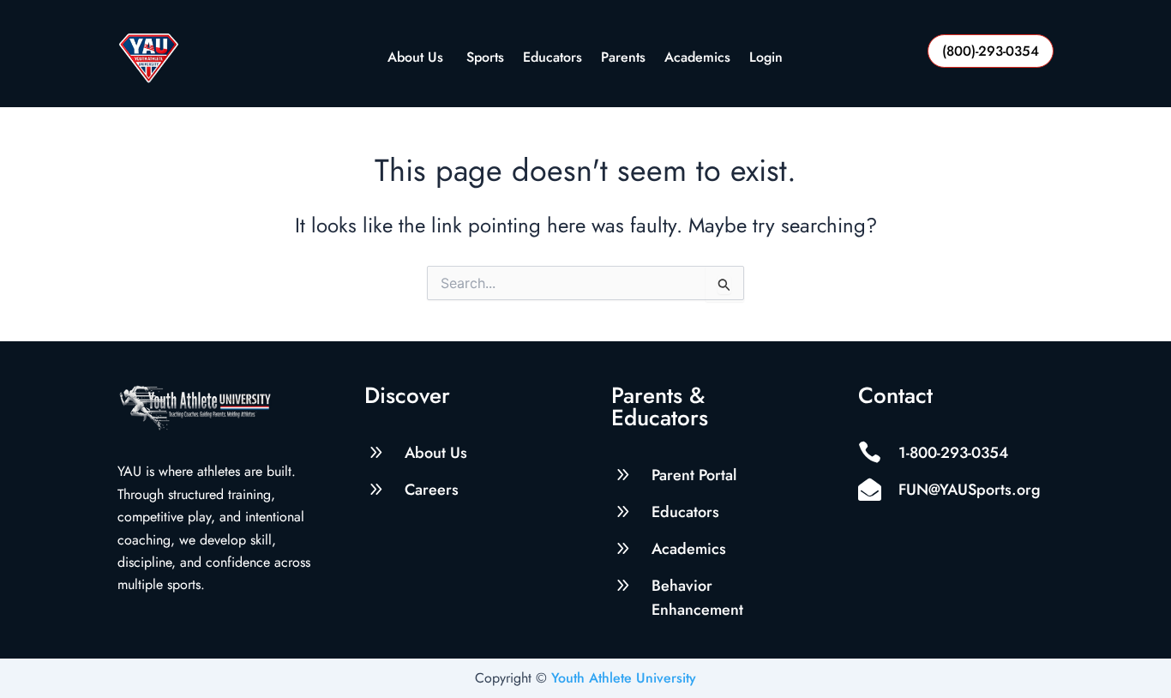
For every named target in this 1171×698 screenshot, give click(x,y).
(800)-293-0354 (990, 51)
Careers (432, 489)
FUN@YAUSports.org (969, 489)
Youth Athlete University (623, 678)
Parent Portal (694, 475)
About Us (417, 59)
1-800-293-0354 (953, 453)
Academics (697, 59)
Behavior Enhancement (697, 598)
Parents (623, 59)
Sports (485, 59)
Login (766, 59)
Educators (552, 59)
